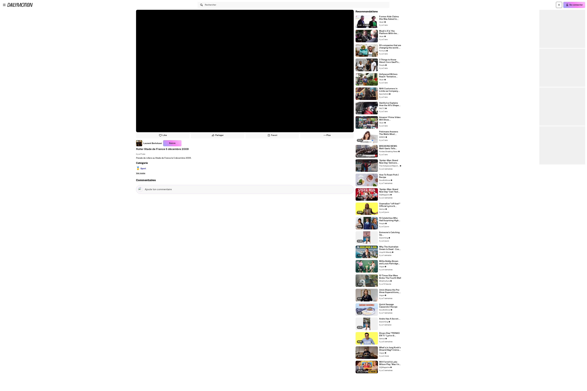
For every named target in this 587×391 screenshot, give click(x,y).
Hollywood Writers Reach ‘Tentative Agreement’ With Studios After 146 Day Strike (390, 75)
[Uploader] (559, 5)
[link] (149, 143)
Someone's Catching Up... (389, 233)
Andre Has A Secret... (389, 319)
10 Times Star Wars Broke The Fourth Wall (390, 276)
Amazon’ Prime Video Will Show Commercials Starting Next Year (390, 118)
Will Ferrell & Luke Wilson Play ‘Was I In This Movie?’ (389, 363)
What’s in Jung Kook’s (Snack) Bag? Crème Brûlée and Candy (390, 348)
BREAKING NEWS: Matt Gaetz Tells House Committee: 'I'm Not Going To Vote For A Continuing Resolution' (390, 147)
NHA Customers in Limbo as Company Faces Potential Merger (388, 89)
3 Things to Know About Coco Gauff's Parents (388, 61)
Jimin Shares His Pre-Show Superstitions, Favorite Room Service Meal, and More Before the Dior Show (389, 291)
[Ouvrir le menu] (4, 5)
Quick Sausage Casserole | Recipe (388, 305)
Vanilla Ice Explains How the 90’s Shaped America (389, 104)
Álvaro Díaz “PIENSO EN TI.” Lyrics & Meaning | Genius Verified (389, 334)
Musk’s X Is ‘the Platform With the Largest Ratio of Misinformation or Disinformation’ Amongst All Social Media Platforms (388, 32)
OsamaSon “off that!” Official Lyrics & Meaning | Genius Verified (389, 205)
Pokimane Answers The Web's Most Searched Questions (389, 133)
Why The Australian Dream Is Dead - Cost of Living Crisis (389, 248)
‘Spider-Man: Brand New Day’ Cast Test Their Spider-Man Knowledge (388, 190)
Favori (274, 135)
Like (164, 135)
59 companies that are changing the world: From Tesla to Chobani (390, 46)
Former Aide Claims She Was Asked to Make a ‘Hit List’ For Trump (389, 17)
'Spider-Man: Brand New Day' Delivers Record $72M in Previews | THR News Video (389, 161)
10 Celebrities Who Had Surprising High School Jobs (389, 219)
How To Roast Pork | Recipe (389, 176)
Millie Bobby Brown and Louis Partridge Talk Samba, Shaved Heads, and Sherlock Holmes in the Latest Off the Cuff (389, 262)
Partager (219, 135)
